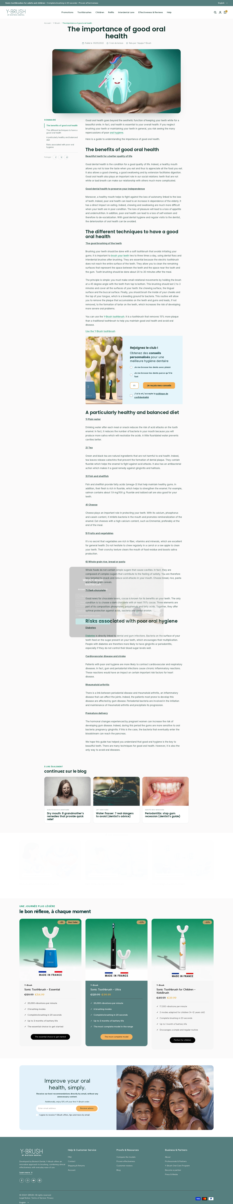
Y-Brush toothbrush (114, 316)
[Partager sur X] (60, 157)
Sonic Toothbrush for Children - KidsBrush (176, 991)
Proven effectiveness (125, 1161)
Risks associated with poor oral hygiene (60, 145)
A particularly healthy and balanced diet (62, 138)
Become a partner (173, 1170)
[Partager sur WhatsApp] (66, 157)
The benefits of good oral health (62, 125)
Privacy (50, 1198)
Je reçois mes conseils (159, 385)
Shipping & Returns (76, 1166)
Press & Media (171, 1174)
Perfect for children (182, 1040)
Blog (118, 1170)
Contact (71, 1161)
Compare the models (126, 1157)
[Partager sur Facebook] (55, 157)
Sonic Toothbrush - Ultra (105, 989)
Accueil (47, 23)
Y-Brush (56, 23)
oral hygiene (116, 132)
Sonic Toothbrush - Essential (42, 989)
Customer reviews (124, 1166)
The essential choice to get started (50, 1037)
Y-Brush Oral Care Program (177, 1166)
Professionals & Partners (176, 1161)
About (167, 1157)
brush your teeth (120, 255)
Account (71, 1170)
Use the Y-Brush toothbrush (100, 331)
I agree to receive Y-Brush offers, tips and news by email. (64, 1115)
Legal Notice (24, 1198)
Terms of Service (38, 1198)
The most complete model (116, 1037)
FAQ (70, 1157)
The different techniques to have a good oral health (61, 131)
